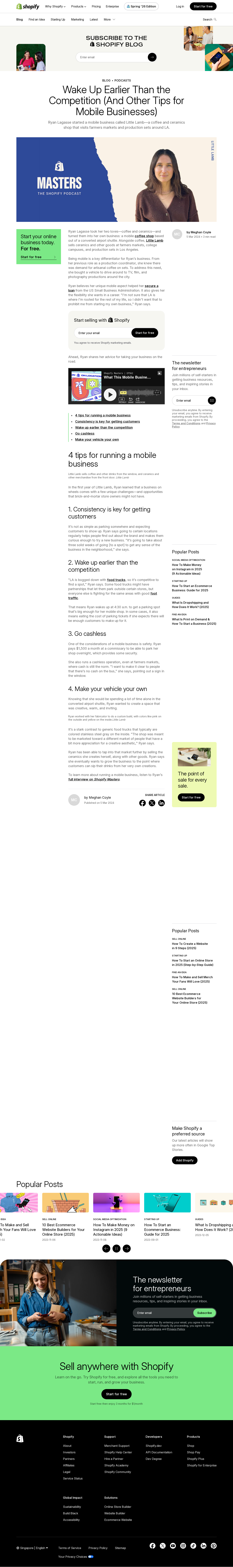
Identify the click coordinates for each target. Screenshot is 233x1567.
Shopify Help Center (118, 1452)
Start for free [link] (144, 333)
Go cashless (84, 433)
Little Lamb (154, 240)
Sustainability (72, 1507)
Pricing (96, 6)
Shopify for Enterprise (202, 1465)
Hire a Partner (113, 1459)
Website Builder (114, 1513)
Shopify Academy (116, 1465)
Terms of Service (69, 1548)
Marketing (77, 19)
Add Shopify (184, 1160)
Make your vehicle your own (97, 439)
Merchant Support (116, 1446)
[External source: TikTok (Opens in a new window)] (193, 1546)
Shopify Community (117, 1472)
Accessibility (71, 1520)
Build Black (70, 1513)
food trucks (116, 580)
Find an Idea (37, 19)
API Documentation (159, 1452)
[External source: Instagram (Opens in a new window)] (183, 1546)
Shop (190, 1446)
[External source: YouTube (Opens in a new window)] (173, 1546)
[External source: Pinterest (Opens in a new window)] (214, 1546)
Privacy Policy (176, 1329)
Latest (94, 19)
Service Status (73, 1478)
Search (207, 19)
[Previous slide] (106, 1249)
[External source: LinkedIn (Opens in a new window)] (203, 1546)
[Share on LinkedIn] (161, 803)
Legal (66, 1472)
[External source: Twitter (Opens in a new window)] (163, 1546)
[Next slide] (127, 1249)
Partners (69, 1459)
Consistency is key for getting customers (107, 421)
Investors (69, 1452)
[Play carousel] (116, 1249)
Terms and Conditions (186, 423)
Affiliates (68, 1465)
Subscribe (204, 1313)
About (67, 1446)
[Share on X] (152, 803)
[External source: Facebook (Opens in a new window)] (152, 1546)
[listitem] (116, 1217)
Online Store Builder (117, 1507)
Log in (180, 6)
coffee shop (144, 236)
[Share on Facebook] (142, 803)
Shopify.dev (154, 1446)
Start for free (203, 6)
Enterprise (112, 6)
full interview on (94, 779)
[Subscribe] (152, 57)
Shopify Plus (195, 1459)
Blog (19, 19)
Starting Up (58, 19)
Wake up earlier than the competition (104, 427)
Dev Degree (154, 1459)
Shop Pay (193, 1452)
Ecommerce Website (118, 1520)
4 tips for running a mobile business (103, 415)
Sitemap (120, 1548)
